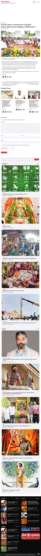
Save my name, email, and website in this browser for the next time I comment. (16, 145)
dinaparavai (5, 195)
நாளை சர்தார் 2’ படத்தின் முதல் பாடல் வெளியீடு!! (11, 490)
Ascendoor (25, 554)
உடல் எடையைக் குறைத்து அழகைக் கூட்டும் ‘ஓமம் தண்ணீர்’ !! (13, 502)
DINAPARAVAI (5, 2)
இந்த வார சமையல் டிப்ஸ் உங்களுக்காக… (34, 520)
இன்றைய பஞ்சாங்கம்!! (6, 226)
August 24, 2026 (10, 195)
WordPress (33, 554)
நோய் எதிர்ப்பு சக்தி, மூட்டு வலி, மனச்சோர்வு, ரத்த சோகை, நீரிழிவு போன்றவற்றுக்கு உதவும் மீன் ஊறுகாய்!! (33, 502)
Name (2, 135)
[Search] (39, 2)
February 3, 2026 (36, 504)
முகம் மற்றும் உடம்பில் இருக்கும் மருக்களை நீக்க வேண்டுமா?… (14, 508)
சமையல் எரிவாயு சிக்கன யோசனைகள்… (34, 514)
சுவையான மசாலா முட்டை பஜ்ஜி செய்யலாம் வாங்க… (32, 508)
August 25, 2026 (10, 361)
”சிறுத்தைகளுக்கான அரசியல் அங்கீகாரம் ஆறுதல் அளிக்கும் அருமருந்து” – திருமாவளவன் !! (20, 102)
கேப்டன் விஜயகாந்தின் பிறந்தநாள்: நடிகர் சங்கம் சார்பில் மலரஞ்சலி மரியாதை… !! (17, 425)
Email (22, 135)
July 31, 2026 (15, 550)
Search (37, 159)
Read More (17, 498)
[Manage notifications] (38, 554)
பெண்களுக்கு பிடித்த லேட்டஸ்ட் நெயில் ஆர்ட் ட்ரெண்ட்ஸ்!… (13, 520)
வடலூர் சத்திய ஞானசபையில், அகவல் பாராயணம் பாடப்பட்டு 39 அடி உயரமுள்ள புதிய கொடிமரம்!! (19, 322)
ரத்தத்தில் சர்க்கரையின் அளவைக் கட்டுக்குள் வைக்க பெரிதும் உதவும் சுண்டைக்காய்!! (13, 548)
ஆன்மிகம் (4, 257)
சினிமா (4, 391)
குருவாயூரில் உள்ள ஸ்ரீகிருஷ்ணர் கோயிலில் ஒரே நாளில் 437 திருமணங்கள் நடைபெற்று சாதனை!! (19, 258)
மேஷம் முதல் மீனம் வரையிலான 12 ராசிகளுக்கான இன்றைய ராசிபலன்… (15, 194)
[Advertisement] (20, 12)
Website (2, 140)
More (38, 163)
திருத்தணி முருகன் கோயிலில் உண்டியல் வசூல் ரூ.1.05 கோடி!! (13, 290)
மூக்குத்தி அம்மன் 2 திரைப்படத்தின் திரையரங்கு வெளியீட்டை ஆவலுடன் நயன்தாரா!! (17, 458)
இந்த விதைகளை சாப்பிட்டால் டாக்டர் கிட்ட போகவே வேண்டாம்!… (14, 536)
